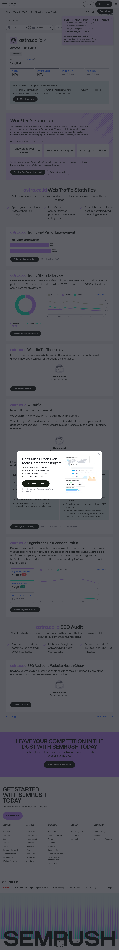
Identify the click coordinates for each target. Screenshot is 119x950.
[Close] (99, 454)
